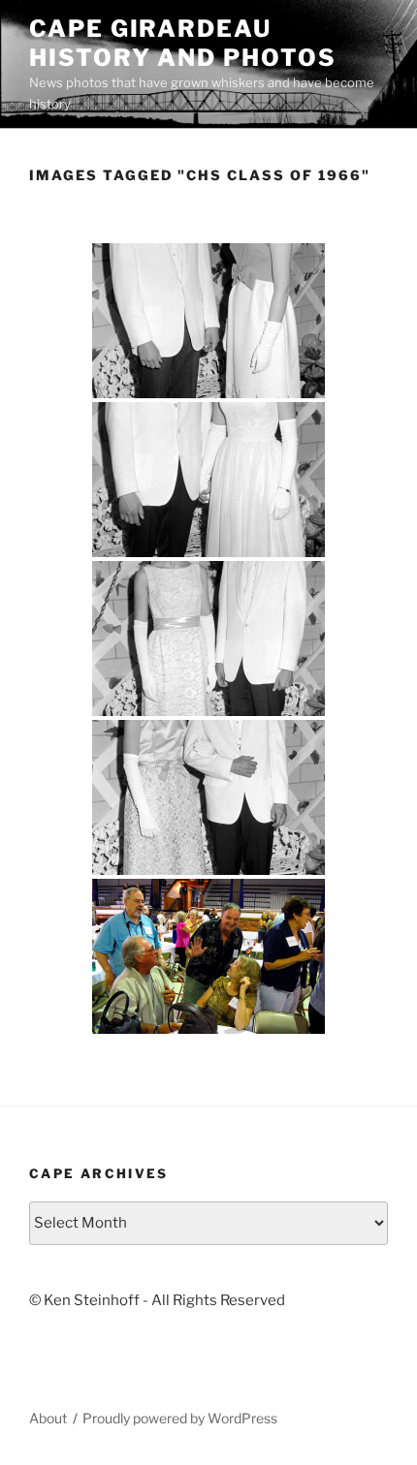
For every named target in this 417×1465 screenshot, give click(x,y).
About (48, 1418)
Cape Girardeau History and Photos (183, 43)
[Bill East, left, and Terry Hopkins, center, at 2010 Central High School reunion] (208, 956)
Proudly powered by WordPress (179, 1418)
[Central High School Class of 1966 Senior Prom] (208, 320)
